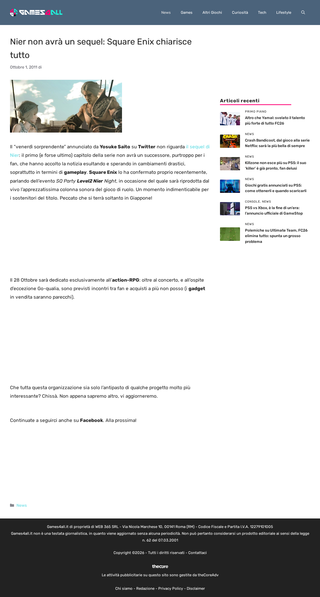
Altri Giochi (212, 12)
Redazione (145, 588)
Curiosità (240, 12)
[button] (303, 12)
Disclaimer (196, 588)
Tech (262, 12)
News (166, 12)
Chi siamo (123, 588)
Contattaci (197, 552)
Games (186, 12)
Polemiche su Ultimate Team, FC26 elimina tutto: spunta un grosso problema (276, 236)
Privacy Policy (170, 588)
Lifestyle (283, 12)
